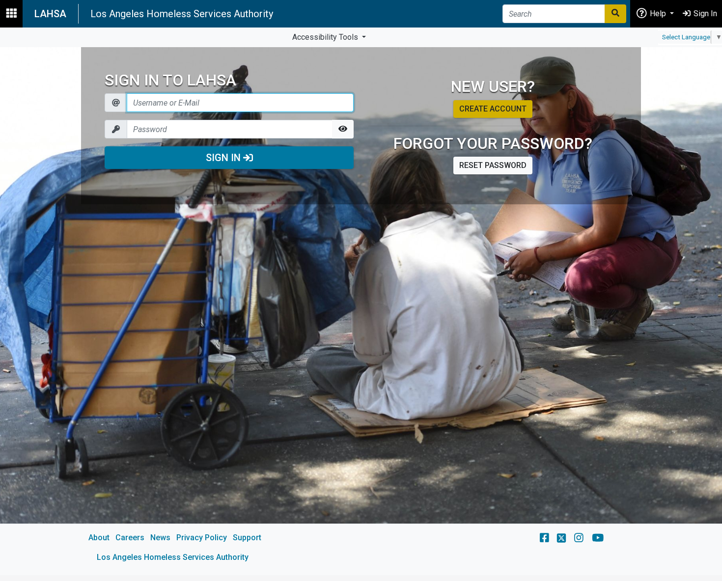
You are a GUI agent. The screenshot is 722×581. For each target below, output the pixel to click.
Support (247, 537)
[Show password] (343, 129)
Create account (493, 108)
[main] (361, 311)
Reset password (493, 165)
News (160, 537)
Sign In (224, 158)
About (99, 537)
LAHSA (50, 14)
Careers (129, 537)
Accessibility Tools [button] (326, 37)
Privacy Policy (201, 537)
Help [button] (658, 13)
